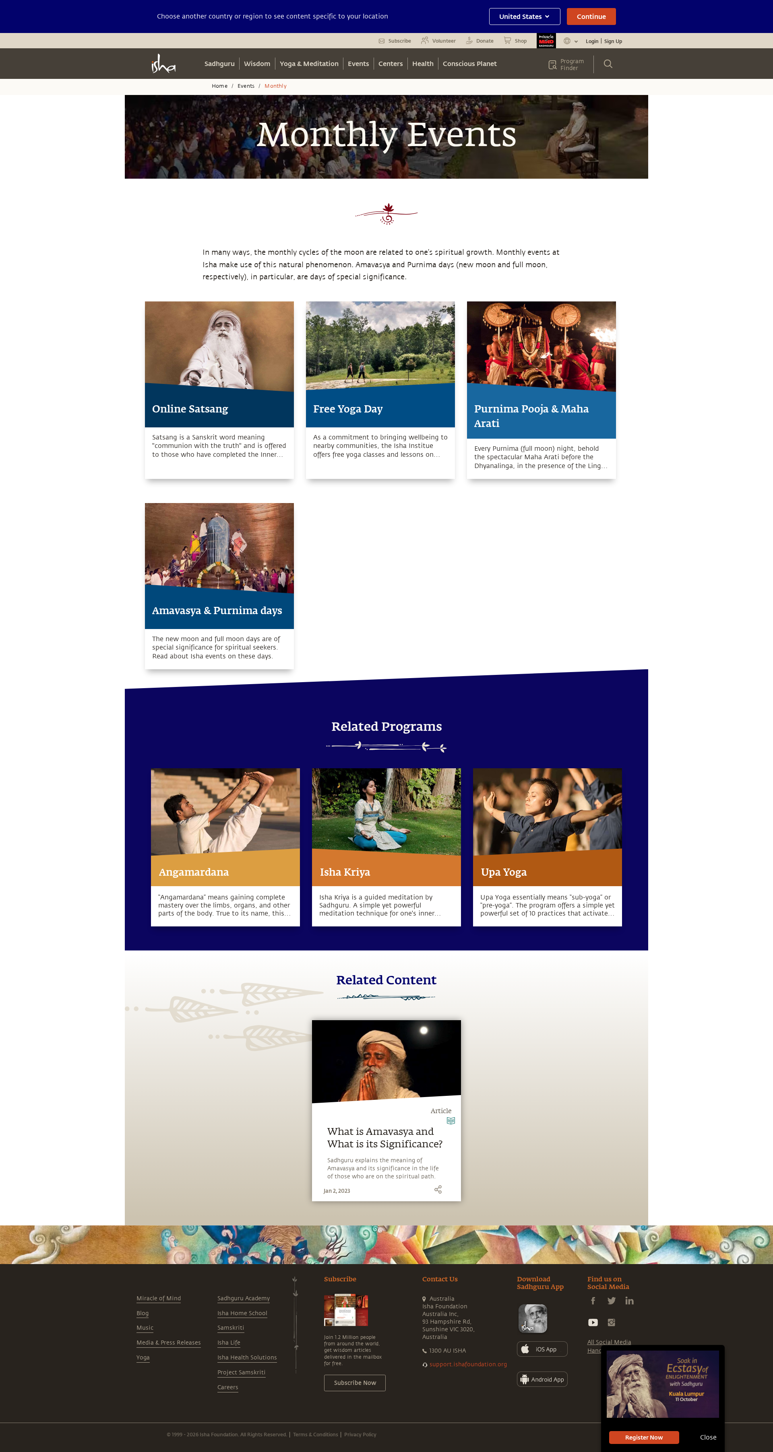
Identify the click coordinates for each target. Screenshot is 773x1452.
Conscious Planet (470, 63)
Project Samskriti (241, 1373)
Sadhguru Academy (243, 1298)
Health (423, 63)
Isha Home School (242, 1313)
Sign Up (613, 41)
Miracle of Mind (158, 1298)
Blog (142, 1313)
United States (520, 16)
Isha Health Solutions (247, 1358)
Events (358, 63)
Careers (227, 1387)
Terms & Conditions (315, 1434)
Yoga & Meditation (309, 63)
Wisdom (257, 63)
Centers (390, 63)
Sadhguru (220, 63)
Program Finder (572, 64)
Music (144, 1328)
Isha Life (228, 1343)
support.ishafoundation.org (468, 1364)
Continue (591, 16)
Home (219, 86)
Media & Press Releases (168, 1343)
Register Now (644, 1437)
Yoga (143, 1358)
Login (592, 41)
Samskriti (230, 1328)
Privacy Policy (360, 1434)
